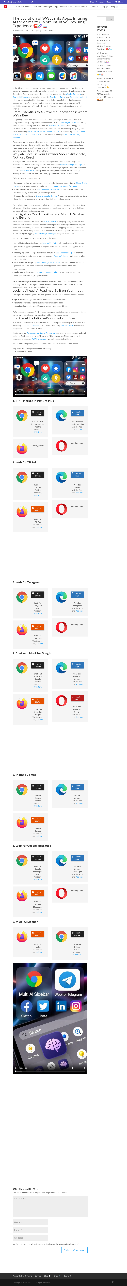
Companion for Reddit (78, 97)
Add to (38, 413)
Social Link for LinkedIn (37, 131)
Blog (39, 30)
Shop (92, 2)
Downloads (80, 7)
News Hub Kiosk (27, 170)
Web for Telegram (73, 94)
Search (110, 19)
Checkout (109, 2)
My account (100, 2)
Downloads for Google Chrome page (42, 333)
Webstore (38, 432)
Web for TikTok (53, 131)
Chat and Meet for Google (46, 196)
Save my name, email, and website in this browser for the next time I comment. (47, 1244)
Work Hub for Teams (56, 125)
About (93, 7)
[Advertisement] (50, 558)
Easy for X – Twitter (58, 97)
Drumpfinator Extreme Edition (50, 189)
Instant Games (69, 134)
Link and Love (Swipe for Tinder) (65, 186)
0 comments (48, 30)
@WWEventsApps (39, 339)
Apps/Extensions (62, 7)
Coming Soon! (77, 506)
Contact (67, 1276)
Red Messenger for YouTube (68, 122)
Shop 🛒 (114, 7)
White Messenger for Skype (71, 164)
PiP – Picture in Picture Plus (28, 134)
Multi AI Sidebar (23, 7)
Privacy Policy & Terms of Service (27, 1276)
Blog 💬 (104, 7)
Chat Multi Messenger (42, 7)
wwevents (19, 30)
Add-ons (79, 429)
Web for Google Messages (45, 233)
